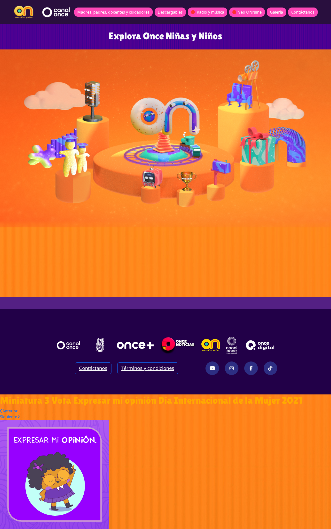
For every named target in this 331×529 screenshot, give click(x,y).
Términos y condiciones (147, 368)
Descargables (170, 12)
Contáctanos (303, 12)
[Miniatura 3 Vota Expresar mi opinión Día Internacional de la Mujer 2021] (54, 474)
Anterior (10, 411)
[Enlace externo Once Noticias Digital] (178, 345)
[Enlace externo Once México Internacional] (231, 345)
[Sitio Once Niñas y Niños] (210, 345)
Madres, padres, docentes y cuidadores (113, 12)
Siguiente (8, 416)
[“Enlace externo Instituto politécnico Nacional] (100, 345)
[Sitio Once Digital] (261, 345)
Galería (276, 12)
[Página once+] (135, 345)
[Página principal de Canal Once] (68, 345)
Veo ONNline (250, 12)
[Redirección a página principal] (23, 12)
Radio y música (210, 12)
